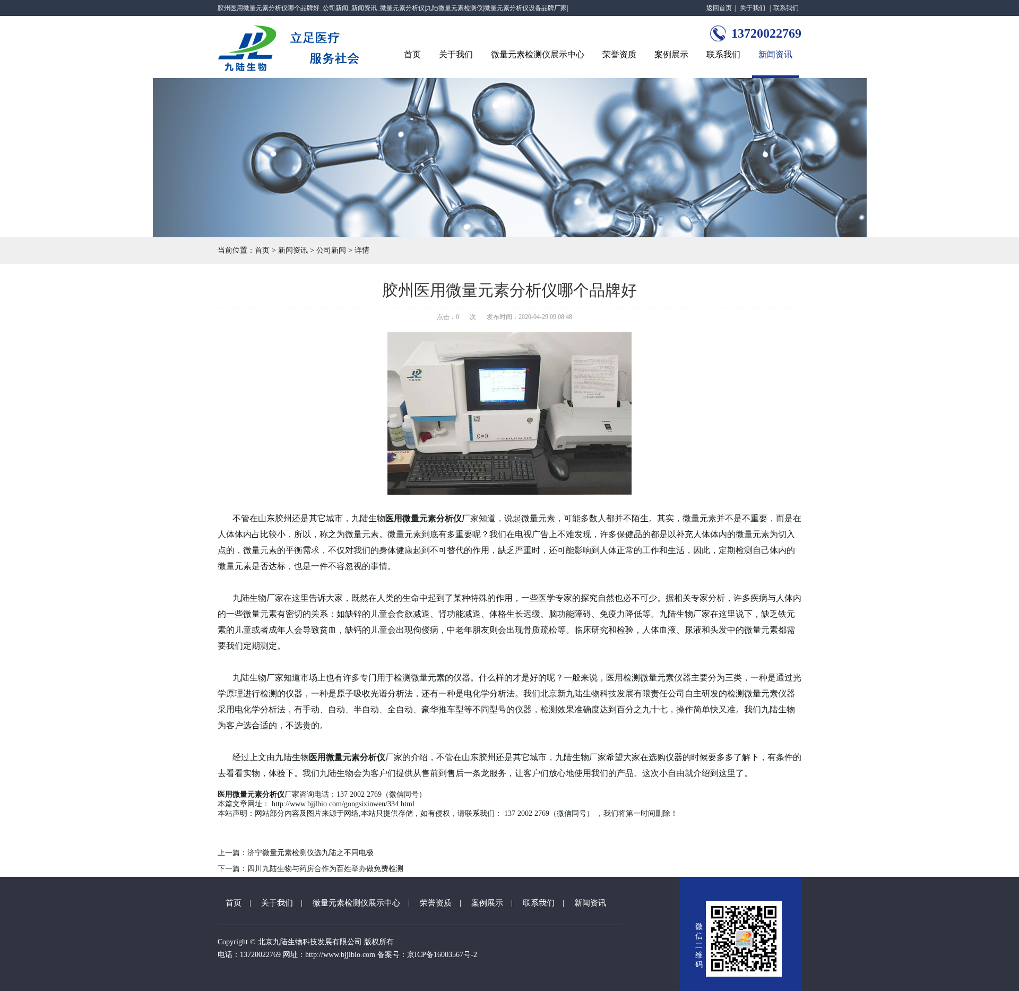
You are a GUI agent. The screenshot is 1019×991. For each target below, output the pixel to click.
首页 (412, 54)
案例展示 (671, 54)
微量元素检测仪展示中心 (537, 54)
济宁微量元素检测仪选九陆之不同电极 (310, 853)
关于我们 (752, 8)
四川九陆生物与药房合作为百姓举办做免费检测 (325, 869)
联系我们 (786, 8)
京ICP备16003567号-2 (442, 955)
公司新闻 (331, 250)
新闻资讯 (775, 54)
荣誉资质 (619, 54)
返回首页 (719, 8)
